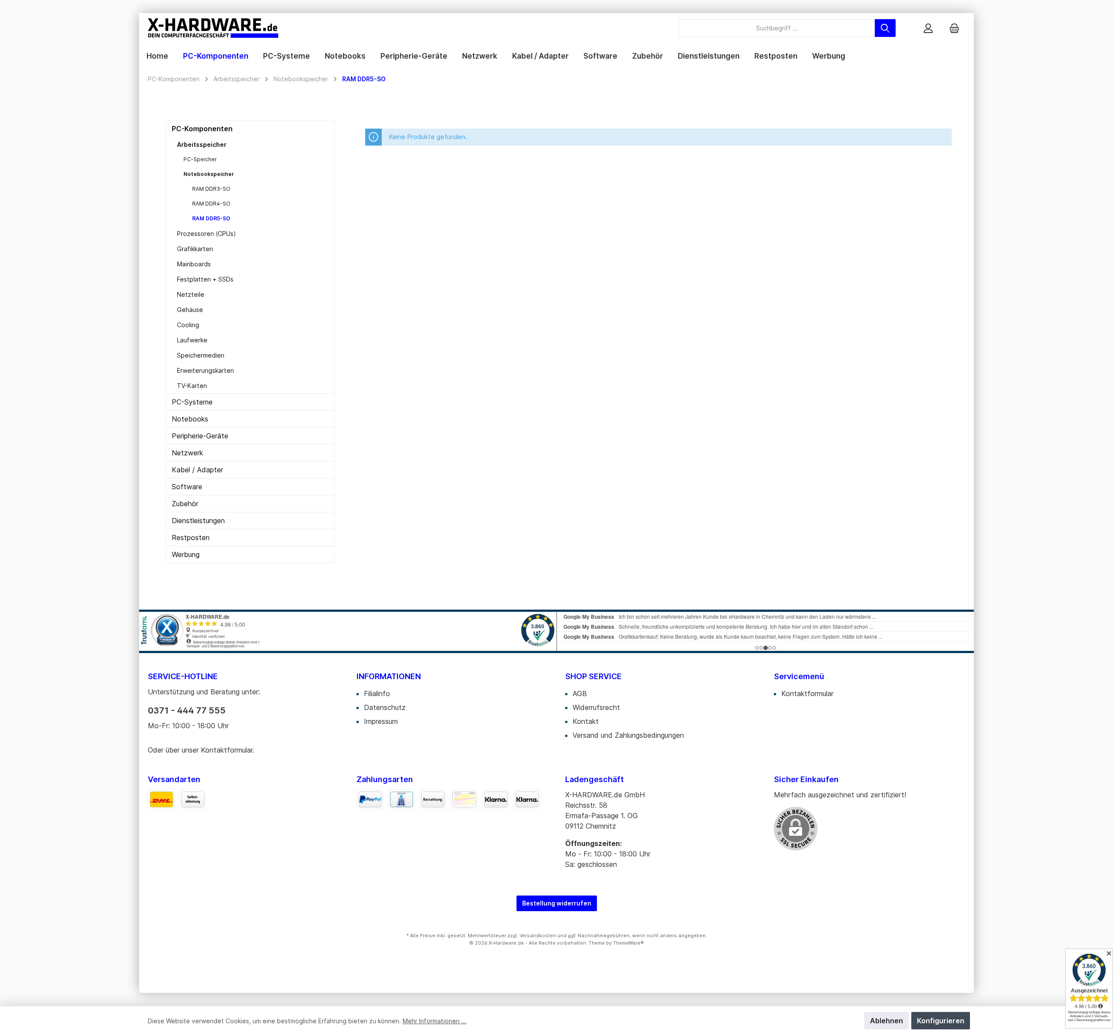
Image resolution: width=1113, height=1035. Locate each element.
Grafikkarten (195, 248)
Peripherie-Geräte (200, 435)
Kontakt (586, 721)
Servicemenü (799, 676)
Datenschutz (385, 707)
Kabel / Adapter (197, 469)
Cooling (188, 324)
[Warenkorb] (954, 28)
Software (187, 486)
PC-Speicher (200, 159)
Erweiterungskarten (205, 370)
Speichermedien (200, 355)
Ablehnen (886, 1020)
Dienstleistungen (198, 520)
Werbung (186, 554)
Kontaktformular (227, 750)
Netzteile (190, 294)
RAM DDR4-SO (211, 203)
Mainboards (194, 264)
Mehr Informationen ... (435, 1021)
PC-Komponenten (202, 128)
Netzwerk (187, 452)
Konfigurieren (940, 1020)
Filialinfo (377, 693)
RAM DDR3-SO (211, 189)
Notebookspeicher (208, 174)
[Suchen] (885, 28)
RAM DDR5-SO (211, 218)
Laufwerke (192, 340)
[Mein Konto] (928, 28)
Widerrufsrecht (596, 707)
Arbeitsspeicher (202, 144)
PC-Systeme (192, 402)
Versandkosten (538, 935)
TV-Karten (192, 385)
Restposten (191, 537)
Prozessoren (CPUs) (206, 233)
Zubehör (185, 503)
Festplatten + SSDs (205, 279)
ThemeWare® (628, 943)
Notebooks (190, 419)
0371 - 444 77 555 (187, 710)
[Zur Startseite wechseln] (213, 27)
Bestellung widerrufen (556, 903)
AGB (580, 693)
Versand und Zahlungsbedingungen (628, 735)
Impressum (381, 721)
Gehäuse (190, 309)
